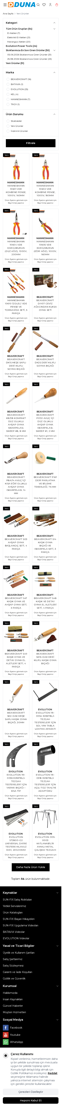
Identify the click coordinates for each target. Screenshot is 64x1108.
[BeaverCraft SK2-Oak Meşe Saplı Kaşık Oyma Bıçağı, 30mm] (16, 693)
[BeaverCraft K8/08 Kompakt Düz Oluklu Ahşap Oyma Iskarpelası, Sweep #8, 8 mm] (16, 395)
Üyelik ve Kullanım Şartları (18, 952)
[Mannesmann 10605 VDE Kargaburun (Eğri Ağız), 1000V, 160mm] (45, 222)
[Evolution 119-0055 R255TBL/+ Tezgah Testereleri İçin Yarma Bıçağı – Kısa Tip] (16, 755)
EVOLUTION (45, 709)
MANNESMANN (16, 182)
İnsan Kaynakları (13, 999)
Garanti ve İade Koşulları (17, 972)
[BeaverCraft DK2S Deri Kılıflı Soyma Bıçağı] (45, 340)
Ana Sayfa (8, 13)
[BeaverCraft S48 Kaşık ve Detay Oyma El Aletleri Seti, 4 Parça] (45, 579)
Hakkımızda (10, 992)
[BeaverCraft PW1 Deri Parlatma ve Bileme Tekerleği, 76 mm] (45, 458)
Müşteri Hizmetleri (14, 1012)
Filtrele (30, 143)
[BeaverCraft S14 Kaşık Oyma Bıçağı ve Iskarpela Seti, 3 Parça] (45, 520)
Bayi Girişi (12, 203)
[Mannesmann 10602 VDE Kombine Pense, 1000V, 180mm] (45, 166)
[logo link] (21, 4)
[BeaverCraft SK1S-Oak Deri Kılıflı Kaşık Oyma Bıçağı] (45, 634)
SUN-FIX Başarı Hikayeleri (18, 919)
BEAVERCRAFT (45, 297)
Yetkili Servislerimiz (14, 906)
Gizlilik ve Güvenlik (14, 978)
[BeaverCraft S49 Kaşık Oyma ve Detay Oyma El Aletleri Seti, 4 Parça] (16, 634)
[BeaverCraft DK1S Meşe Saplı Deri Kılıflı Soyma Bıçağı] (16, 340)
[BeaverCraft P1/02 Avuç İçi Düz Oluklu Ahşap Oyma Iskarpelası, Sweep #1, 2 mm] (45, 395)
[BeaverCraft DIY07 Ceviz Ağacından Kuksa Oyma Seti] (45, 281)
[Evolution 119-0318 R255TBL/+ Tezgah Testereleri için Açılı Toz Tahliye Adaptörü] (45, 755)
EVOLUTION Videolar (16, 938)
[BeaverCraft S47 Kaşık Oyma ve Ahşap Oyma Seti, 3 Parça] (16, 579)
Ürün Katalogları (13, 912)
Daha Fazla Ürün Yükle (30, 867)
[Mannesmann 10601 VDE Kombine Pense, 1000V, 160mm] (16, 166)
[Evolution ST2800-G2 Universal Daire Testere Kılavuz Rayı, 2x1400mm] (16, 817)
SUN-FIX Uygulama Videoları (20, 925)
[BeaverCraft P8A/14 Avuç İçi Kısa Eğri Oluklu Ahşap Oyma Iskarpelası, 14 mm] (16, 458)
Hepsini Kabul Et (31, 1100)
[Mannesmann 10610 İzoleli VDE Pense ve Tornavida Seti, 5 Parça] (16, 281)
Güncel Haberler (13, 1005)
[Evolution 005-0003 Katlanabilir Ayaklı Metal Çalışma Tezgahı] (45, 817)
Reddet (52, 1073)
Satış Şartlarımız (12, 959)
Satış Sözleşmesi (13, 965)
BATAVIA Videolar (14, 932)
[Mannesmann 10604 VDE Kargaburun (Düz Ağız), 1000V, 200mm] (16, 222)
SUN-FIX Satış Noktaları (17, 899)
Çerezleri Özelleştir (30, 1091)
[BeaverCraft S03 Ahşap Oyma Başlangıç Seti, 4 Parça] (16, 520)
